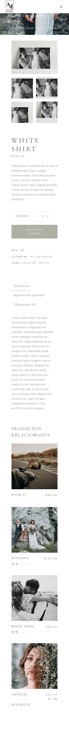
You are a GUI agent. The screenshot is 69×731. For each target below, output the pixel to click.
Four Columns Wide (29, 28)
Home (11, 28)
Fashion (29, 263)
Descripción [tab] (21, 285)
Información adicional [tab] (28, 295)
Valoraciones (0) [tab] (24, 304)
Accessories (50, 28)
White (44, 263)
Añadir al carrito (34, 231)
